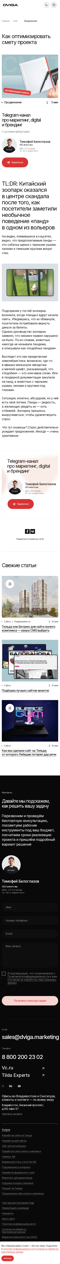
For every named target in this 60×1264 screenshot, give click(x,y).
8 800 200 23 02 (22, 1056)
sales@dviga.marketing (30, 1036)
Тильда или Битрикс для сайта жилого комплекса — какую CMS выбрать (28, 628)
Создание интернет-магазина (17, 1183)
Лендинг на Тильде (12, 1188)
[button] (54, 5)
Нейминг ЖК (8, 1156)
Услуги (6, 1129)
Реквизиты (7, 1213)
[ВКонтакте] (32, 531)
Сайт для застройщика (14, 1146)
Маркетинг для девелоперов (17, 1177)
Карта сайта (8, 1218)
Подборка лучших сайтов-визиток (25, 690)
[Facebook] (27, 531)
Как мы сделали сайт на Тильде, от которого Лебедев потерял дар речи (29, 752)
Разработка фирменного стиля (18, 1172)
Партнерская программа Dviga (18, 1202)
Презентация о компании (15, 1208)
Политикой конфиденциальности (28, 976)
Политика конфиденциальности (19, 1223)
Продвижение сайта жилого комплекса (23, 1193)
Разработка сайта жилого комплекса (21, 1151)
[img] (46, 5)
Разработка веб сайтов (14, 1140)
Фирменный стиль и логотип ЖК (19, 1161)
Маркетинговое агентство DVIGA (19, 1237)
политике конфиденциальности (18, 1249)
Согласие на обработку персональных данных (32, 981)
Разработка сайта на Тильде (17, 1135)
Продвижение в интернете (16, 1167)
